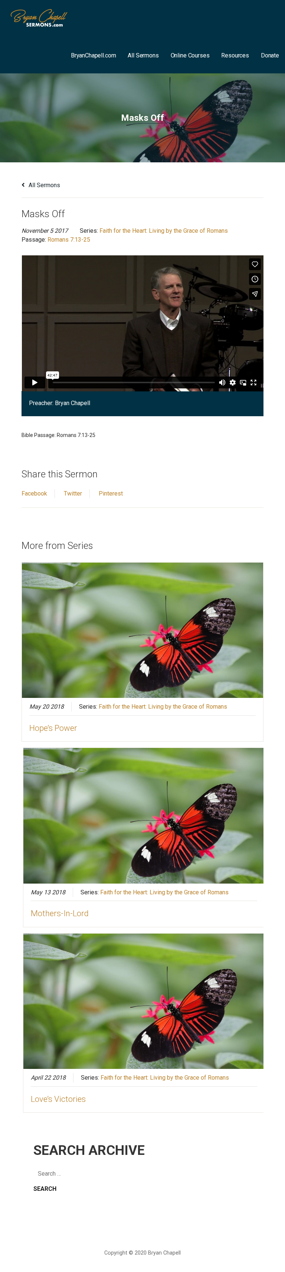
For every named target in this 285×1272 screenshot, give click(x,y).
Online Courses (190, 55)
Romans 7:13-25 (69, 239)
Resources (235, 55)
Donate (270, 55)
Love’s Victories (58, 1099)
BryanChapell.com (93, 55)
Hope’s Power (53, 728)
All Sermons (143, 55)
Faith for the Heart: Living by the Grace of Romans (163, 230)
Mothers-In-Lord (60, 913)
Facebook (34, 493)
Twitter (73, 493)
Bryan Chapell (72, 403)
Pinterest (111, 493)
